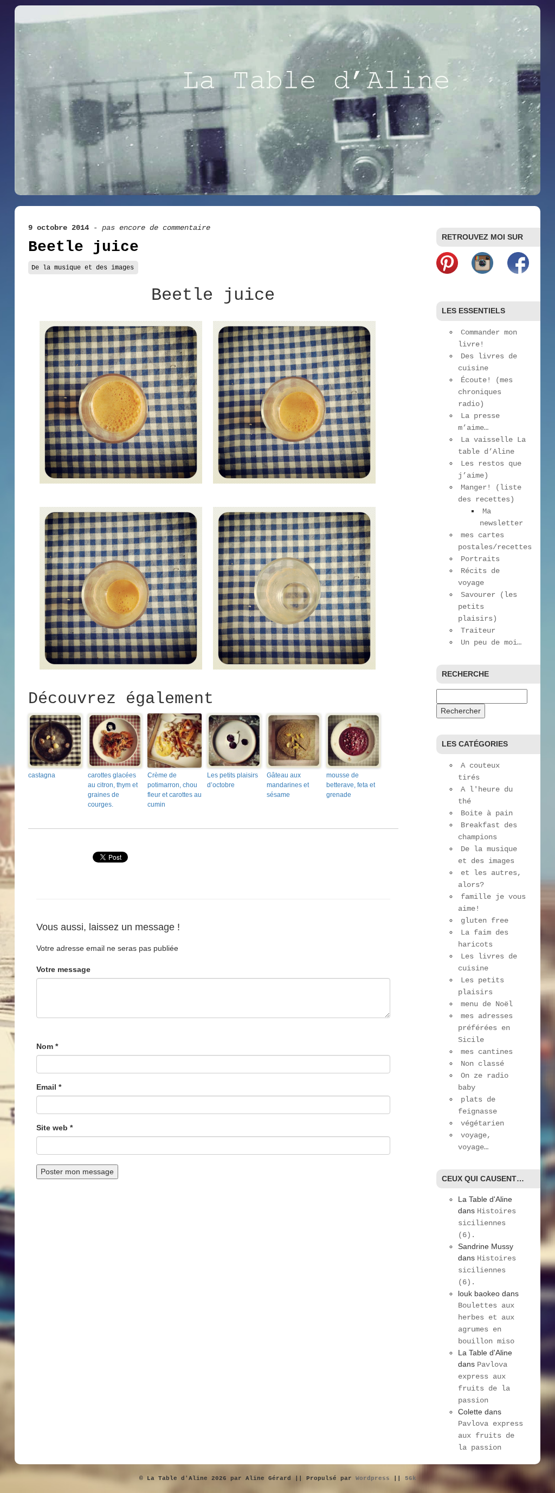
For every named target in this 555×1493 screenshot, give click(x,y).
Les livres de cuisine (487, 962)
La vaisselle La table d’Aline (492, 445)
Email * (48, 1087)
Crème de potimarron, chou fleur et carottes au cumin (174, 789)
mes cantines (487, 1051)
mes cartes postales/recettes (495, 541)
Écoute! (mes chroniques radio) (485, 392)
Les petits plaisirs (481, 986)
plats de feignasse (477, 1105)
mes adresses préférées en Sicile (485, 1028)
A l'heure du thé (485, 795)
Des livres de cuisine (487, 362)
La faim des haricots (483, 938)
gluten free (484, 920)
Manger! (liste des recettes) (489, 493)
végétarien (482, 1123)
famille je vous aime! (492, 902)
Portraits (480, 559)
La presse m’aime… (479, 421)
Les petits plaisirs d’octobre (232, 780)
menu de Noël (487, 1004)
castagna (41, 775)
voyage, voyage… (474, 1141)
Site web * (54, 1127)
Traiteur (478, 630)
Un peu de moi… (491, 642)
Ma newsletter (501, 517)
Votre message (63, 969)
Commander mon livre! (487, 338)
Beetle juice (83, 247)
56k (410, 1478)
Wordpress (373, 1478)
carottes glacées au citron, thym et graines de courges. (113, 789)
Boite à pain (487, 813)
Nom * (47, 1046)
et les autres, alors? (489, 878)
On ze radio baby (483, 1081)
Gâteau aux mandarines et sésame (288, 785)
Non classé (482, 1063)
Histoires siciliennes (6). (487, 1223)
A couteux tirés (479, 771)
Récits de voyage (479, 577)
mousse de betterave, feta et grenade (350, 785)
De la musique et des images (82, 268)
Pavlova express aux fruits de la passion (490, 1435)
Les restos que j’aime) (489, 469)
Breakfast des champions (487, 831)
